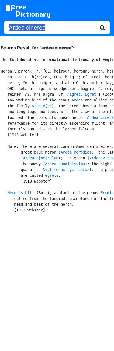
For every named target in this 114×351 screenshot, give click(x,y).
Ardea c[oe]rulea (40, 158)
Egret (90, 94)
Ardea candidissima (65, 164)
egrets (51, 175)
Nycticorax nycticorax (66, 169)
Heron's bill (20, 193)
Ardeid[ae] (43, 106)
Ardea (77, 100)
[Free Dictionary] (27, 11)
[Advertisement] (57, 281)
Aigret (74, 94)
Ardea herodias (76, 152)
